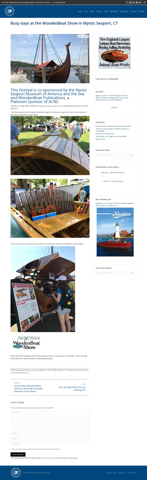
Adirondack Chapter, (51, 106)
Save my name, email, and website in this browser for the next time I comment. (36, 449)
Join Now (114, 107)
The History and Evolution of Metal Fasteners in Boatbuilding (112, 130)
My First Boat (100, 139)
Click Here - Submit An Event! (113, 181)
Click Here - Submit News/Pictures (113, 173)
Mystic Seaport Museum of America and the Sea (49, 91)
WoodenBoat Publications (41, 97)
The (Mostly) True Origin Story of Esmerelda (111, 136)
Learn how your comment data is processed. (60, 458)
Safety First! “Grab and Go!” (105, 134)
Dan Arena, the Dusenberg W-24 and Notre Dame (113, 126)
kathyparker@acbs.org (20, 372)
